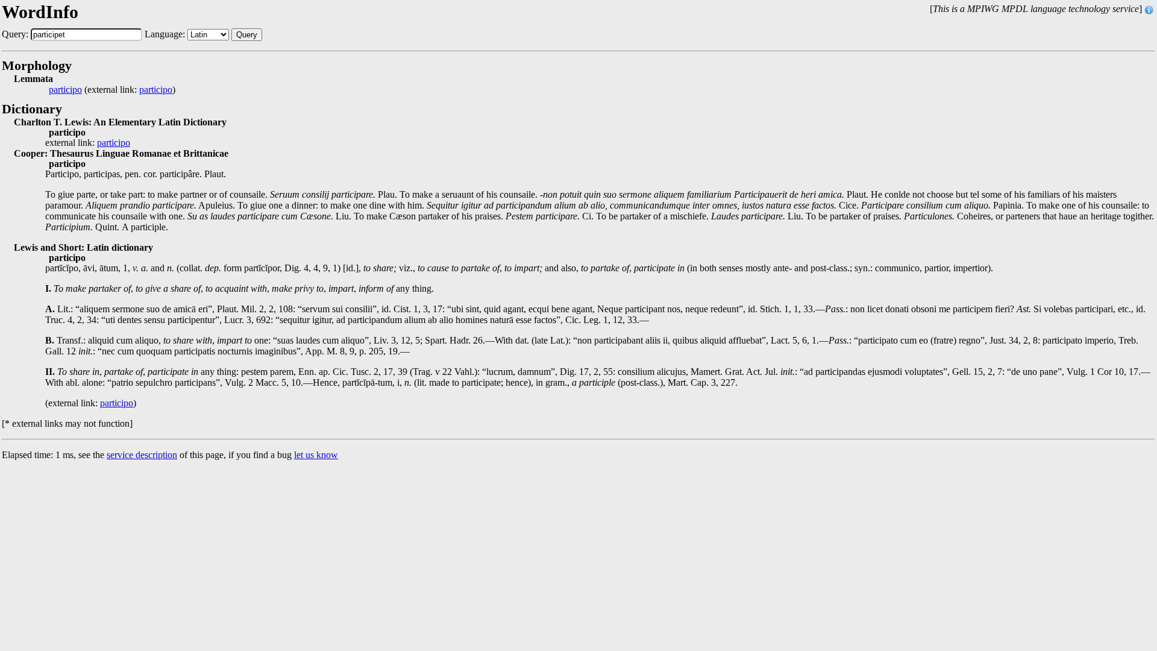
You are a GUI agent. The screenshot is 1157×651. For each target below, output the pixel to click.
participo (65, 90)
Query (246, 34)
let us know (316, 455)
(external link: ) (112, 90)
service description (142, 455)
